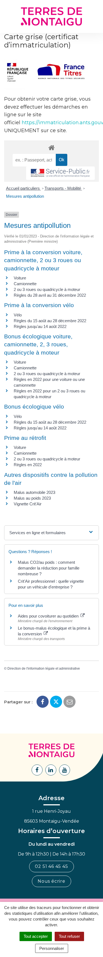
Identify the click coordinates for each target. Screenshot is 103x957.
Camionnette (25, 283)
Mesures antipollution (25, 196)
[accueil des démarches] (51, 147)
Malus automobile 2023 (34, 492)
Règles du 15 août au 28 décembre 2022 (50, 320)
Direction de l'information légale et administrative (43, 668)
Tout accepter (36, 936)
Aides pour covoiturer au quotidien (49, 616)
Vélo (18, 315)
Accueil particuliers (23, 188)
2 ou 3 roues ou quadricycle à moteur (47, 289)
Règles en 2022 (28, 464)
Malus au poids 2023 (32, 498)
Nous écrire (51, 881)
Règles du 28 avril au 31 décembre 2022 (50, 295)
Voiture (20, 278)
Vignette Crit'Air (27, 504)
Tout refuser (69, 936)
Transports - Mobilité (63, 188)
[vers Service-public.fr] (60, 173)
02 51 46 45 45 (51, 866)
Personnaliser (51, 948)
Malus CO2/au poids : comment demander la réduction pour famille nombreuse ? (48, 568)
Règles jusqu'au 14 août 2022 (40, 326)
